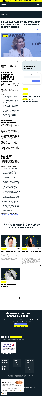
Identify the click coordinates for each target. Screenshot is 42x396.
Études (27, 367)
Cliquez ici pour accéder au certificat (7, 353)
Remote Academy (29, 360)
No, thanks (5, 390)
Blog (27, 364)
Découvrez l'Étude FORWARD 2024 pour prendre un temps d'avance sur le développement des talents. (9, 215)
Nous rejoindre (4, 360)
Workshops (16, 360)
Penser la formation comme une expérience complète (31, 64)
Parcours (15, 362)
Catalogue (28, 371)
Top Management (17, 364)
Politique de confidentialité (25, 387)
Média (2, 14)
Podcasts (28, 369)
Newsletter (28, 362)
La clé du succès (28, 68)
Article (5, 14)
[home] (3, 4)
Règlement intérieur (33, 387)
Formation (10, 14)
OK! (20, 390)
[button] (38, 4)
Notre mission (4, 364)
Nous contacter (5, 362)
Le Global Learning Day (29, 66)
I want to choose (12, 390)
